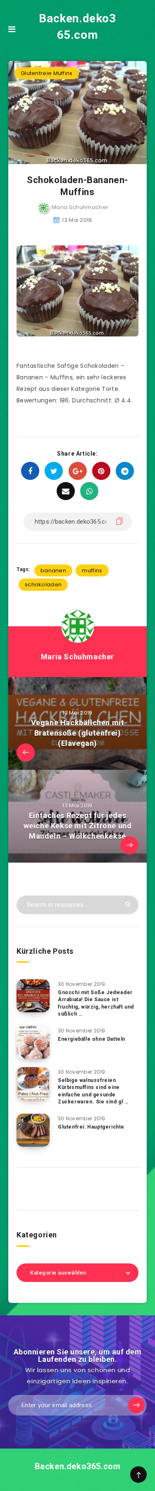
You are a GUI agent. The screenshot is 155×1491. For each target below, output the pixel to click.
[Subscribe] (136, 1405)
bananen (53, 570)
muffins (92, 570)
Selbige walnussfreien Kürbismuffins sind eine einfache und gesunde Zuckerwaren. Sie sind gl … (93, 1091)
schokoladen (43, 584)
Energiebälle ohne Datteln (91, 1039)
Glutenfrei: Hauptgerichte (91, 1127)
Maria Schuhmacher (77, 656)
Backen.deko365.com (77, 27)
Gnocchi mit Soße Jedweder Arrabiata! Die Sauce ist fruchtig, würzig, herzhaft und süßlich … (96, 1003)
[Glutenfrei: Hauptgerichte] (33, 1130)
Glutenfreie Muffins (47, 73)
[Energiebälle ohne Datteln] (33, 1042)
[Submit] (127, 904)
